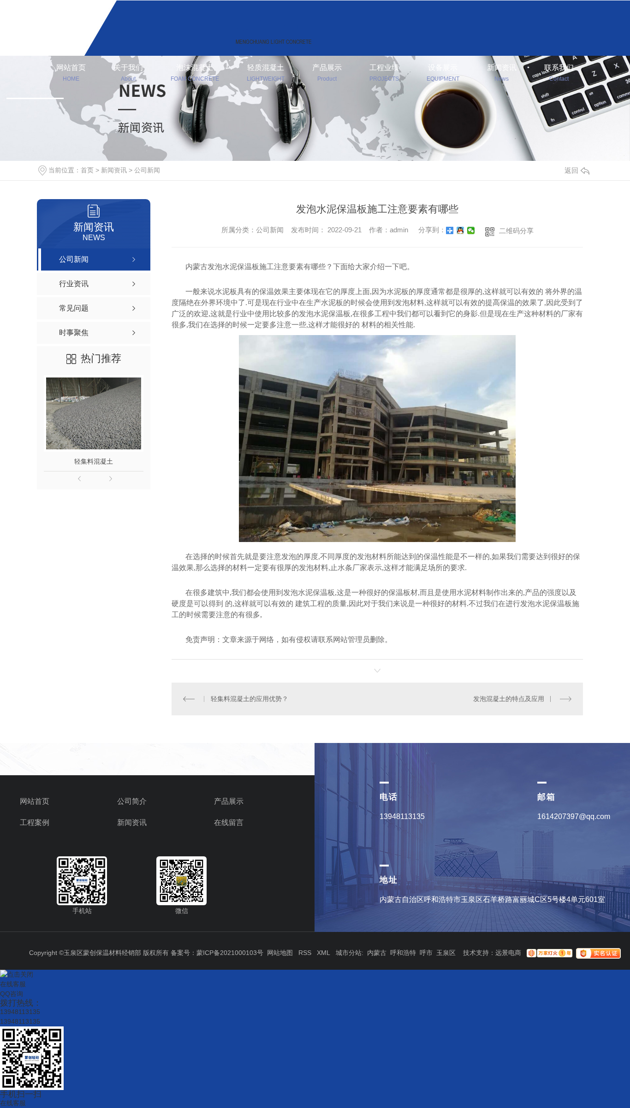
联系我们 (559, 73)
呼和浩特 (403, 952)
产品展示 (327, 73)
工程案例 (34, 822)
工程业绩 (384, 73)
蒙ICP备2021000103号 (229, 952)
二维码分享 (516, 231)
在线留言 (229, 822)
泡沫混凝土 (195, 73)
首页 (87, 170)
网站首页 (71, 73)
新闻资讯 (502, 73)
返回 (571, 170)
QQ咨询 (11, 993)
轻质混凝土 (266, 73)
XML (323, 952)
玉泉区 (446, 952)
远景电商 (508, 952)
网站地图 (280, 952)
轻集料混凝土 (93, 461)
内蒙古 (376, 952)
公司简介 (132, 801)
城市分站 (349, 952)
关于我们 (128, 73)
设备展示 (443, 73)
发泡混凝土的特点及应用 (508, 698)
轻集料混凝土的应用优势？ (249, 698)
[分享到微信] (471, 230)
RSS (304, 952)
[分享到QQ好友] (460, 230)
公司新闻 (147, 170)
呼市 (426, 952)
